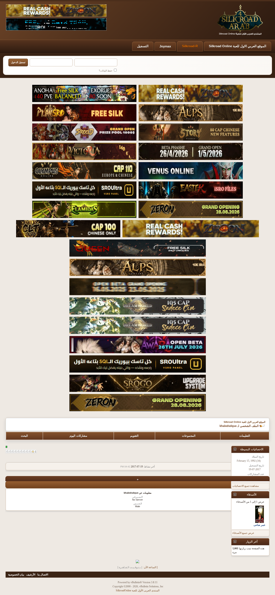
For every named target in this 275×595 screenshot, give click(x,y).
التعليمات (244, 435)
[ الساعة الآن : (150, 567)
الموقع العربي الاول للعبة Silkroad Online (237, 46)
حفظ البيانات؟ (106, 70)
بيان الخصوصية (16, 574)
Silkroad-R (190, 46)
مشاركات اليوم (78, 435)
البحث (24, 435)
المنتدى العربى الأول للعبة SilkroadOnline (137, 590)
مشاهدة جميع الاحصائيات (245, 485)
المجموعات (189, 435)
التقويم (134, 435)
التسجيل (142, 46)
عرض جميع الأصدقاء (243, 532)
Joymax (165, 46)
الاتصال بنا (42, 574)
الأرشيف (30, 574)
